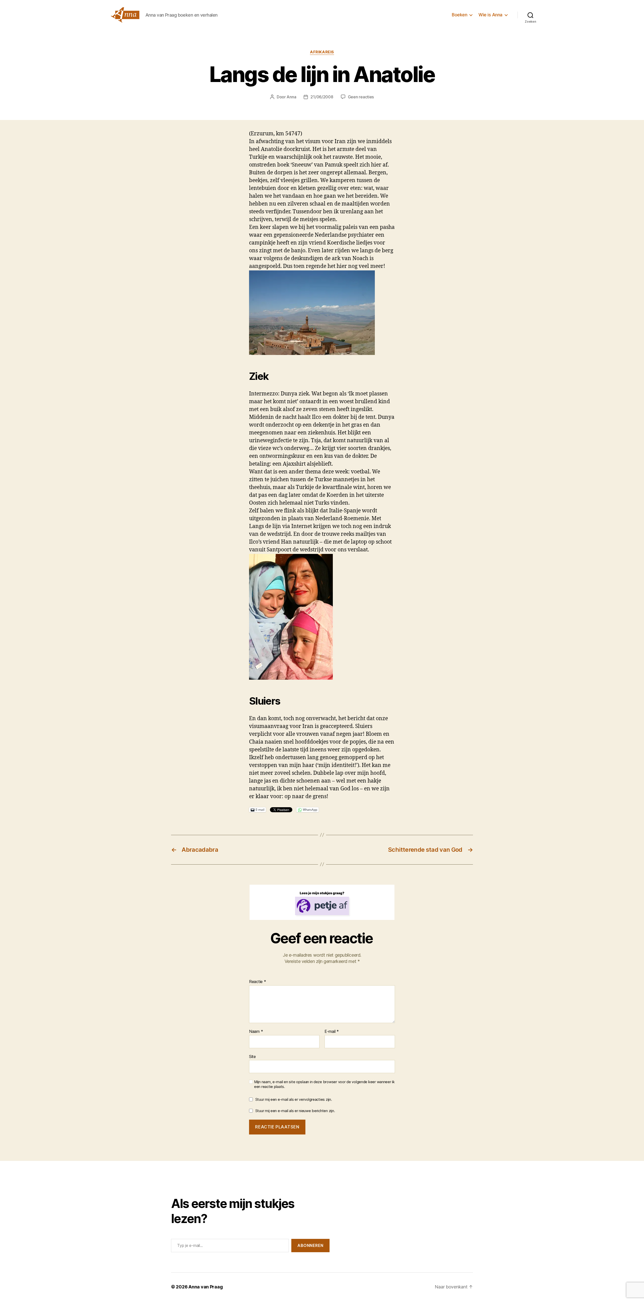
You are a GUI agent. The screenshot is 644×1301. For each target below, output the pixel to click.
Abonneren (310, 1245)
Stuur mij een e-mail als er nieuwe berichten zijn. (295, 1110)
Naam (256, 1031)
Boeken (459, 14)
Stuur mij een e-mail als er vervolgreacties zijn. (293, 1099)
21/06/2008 (321, 96)
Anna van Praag (205, 1286)
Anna (291, 96)
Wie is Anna (490, 14)
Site (252, 1056)
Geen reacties (361, 96)
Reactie (257, 982)
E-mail (332, 1031)
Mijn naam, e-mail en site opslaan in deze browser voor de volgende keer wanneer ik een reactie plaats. (324, 1084)
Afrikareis (322, 52)
